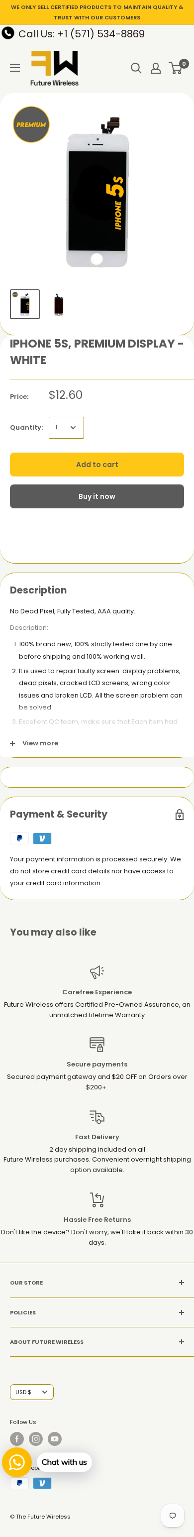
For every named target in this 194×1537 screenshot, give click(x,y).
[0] (176, 68)
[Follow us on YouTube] (55, 1439)
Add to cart (97, 465)
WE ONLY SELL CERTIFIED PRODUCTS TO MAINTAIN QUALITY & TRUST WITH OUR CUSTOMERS (97, 12)
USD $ (23, 1392)
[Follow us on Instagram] (36, 1439)
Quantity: (26, 427)
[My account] (156, 68)
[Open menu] (15, 68)
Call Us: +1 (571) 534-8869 (81, 34)
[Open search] (136, 68)
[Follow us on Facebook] (17, 1439)
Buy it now (97, 496)
